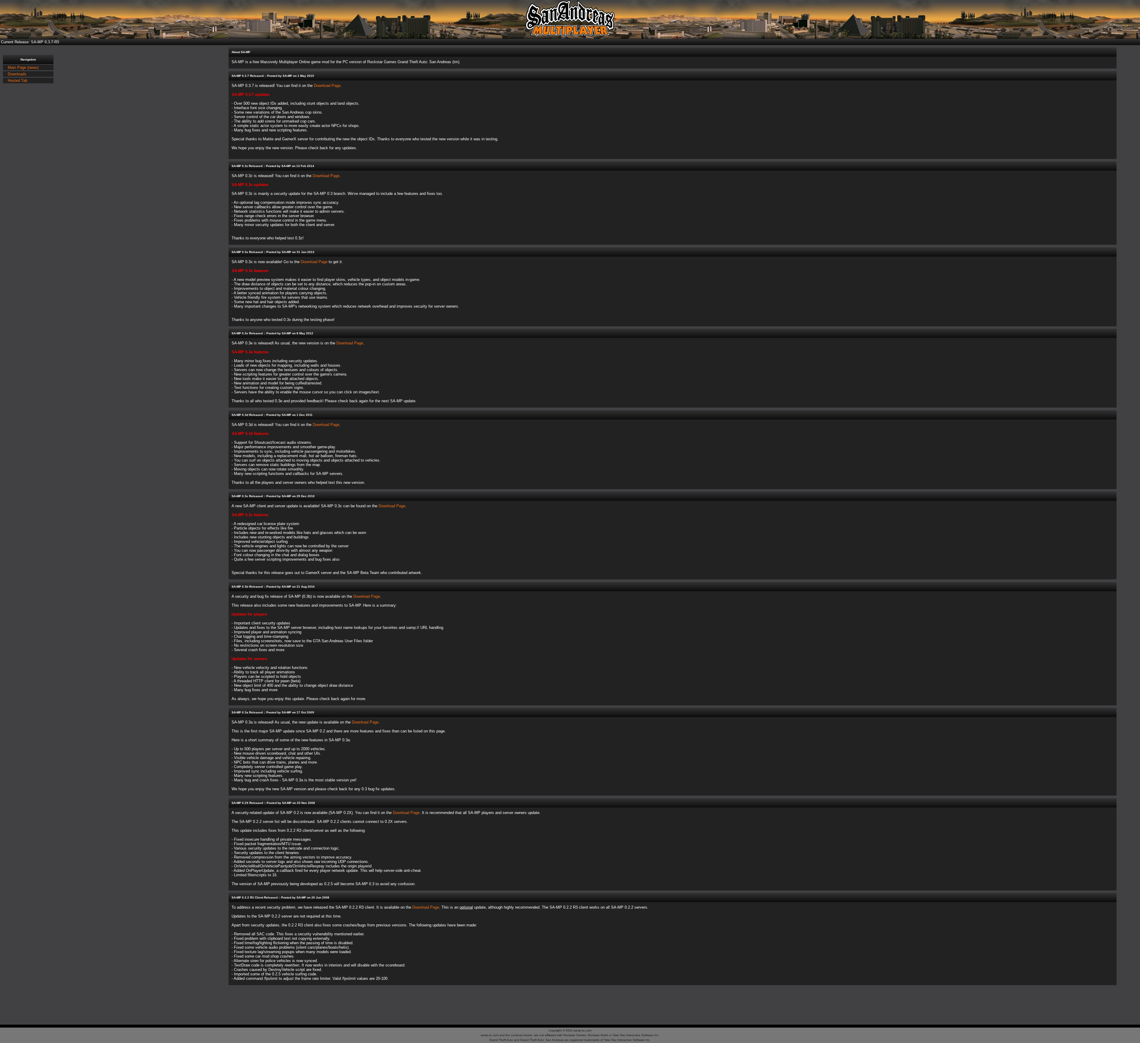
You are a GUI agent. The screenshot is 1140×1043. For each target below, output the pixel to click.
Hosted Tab (17, 80)
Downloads (17, 74)
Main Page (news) (23, 67)
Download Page (327, 85)
